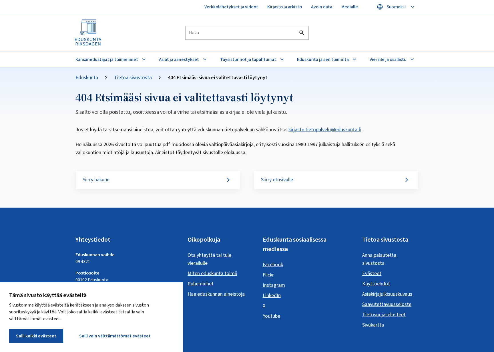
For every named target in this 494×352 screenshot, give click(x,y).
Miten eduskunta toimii (212, 273)
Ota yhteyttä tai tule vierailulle (209, 259)
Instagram (274, 285)
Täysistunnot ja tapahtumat (248, 59)
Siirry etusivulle (277, 179)
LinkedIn (272, 295)
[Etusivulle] (88, 32)
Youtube (271, 316)
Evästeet (371, 273)
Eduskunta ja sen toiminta (323, 59)
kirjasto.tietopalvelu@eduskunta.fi (324, 129)
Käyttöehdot (376, 283)
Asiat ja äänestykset (179, 59)
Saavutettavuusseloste (386, 304)
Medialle (349, 7)
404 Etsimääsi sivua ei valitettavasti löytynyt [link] (218, 77)
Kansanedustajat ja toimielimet (106, 59)
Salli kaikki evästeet (36, 336)
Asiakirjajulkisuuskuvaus (387, 294)
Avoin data (321, 7)
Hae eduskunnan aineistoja (216, 294)
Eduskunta (86, 77)
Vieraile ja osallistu (388, 59)
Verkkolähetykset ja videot (231, 7)
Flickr (268, 275)
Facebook (273, 264)
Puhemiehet (201, 283)
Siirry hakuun (96, 179)
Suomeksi (396, 7)
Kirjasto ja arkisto (284, 7)
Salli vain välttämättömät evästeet (115, 336)
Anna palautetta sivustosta (379, 259)
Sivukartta (373, 325)
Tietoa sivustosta (133, 77)
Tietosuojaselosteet (384, 314)
